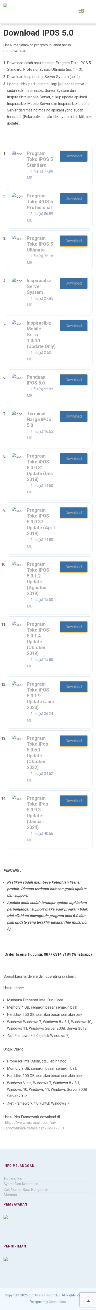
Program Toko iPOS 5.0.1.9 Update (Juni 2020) (40, 695)
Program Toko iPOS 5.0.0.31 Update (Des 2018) (40, 467)
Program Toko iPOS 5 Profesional (40, 201)
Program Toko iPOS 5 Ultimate (40, 244)
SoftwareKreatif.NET (45, 1295)
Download (73, 156)
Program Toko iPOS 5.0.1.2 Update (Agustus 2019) (38, 578)
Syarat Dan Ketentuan (20, 1184)
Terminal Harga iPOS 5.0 (39, 419)
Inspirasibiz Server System (39, 286)
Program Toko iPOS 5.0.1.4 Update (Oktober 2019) (38, 638)
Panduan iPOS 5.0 (36, 380)
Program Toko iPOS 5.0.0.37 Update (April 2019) (41, 521)
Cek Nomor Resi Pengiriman (26, 1189)
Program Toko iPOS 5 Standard (40, 159)
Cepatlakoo (57, 1302)
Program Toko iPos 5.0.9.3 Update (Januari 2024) (37, 812)
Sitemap (10, 1195)
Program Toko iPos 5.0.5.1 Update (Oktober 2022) (37, 752)
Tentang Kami (14, 1178)
